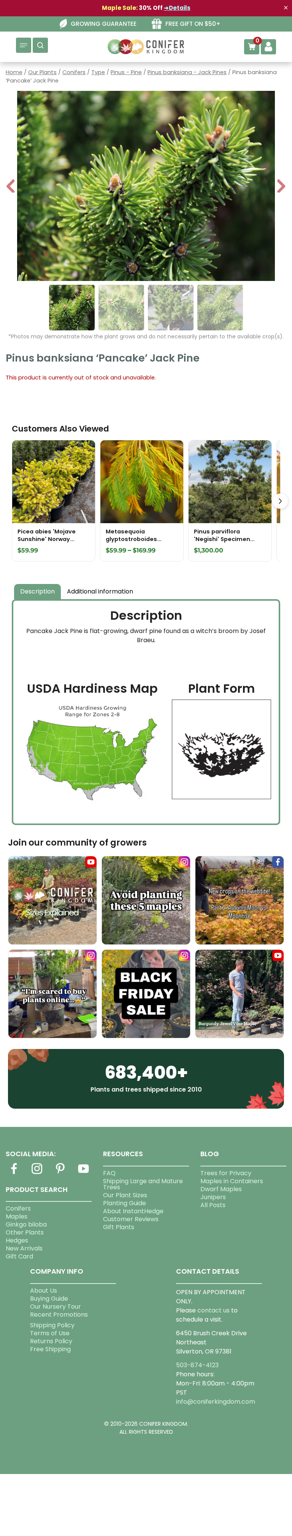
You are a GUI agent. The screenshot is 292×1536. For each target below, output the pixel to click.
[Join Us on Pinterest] (60, 1173)
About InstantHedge (133, 1211)
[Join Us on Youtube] (84, 1173)
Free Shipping (50, 1349)
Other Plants (25, 1232)
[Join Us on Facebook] (14, 1173)
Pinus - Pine (126, 72)
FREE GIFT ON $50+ (193, 24)
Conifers (74, 72)
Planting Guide (124, 1203)
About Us (43, 1290)
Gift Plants (118, 1227)
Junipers (213, 1197)
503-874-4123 (197, 1365)
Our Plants (42, 72)
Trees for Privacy (225, 1173)
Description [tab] (37, 591)
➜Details (177, 8)
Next (281, 186)
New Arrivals (24, 1248)
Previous (11, 186)
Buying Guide (49, 1298)
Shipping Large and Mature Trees (143, 1184)
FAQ (109, 1173)
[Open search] (40, 45)
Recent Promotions (59, 1314)
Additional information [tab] (100, 591)
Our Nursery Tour (55, 1306)
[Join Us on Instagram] (37, 1173)
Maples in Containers (231, 1181)
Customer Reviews (131, 1219)
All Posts (212, 1205)
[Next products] (280, 501)
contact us (213, 1310)
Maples (16, 1216)
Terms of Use (50, 1333)
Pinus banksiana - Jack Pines (187, 72)
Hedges (17, 1240)
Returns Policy (51, 1341)
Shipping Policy (52, 1325)
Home (14, 72)
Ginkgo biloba (26, 1224)
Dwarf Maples (221, 1189)
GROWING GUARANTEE (103, 24)
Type (98, 72)
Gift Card (19, 1256)
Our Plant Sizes (125, 1195)
